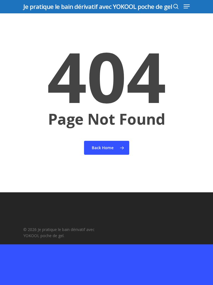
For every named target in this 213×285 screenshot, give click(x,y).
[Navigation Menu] (187, 6)
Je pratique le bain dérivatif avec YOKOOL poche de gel (97, 6)
